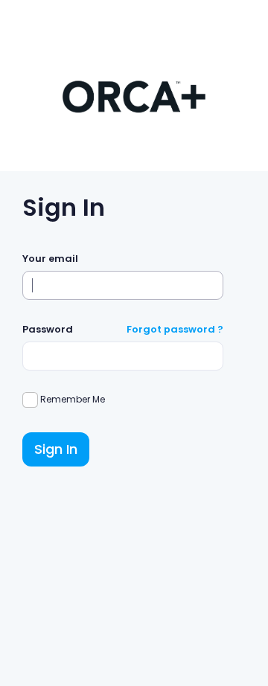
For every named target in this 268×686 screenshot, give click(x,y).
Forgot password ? (175, 329)
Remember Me (71, 399)
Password (47, 329)
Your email (50, 258)
